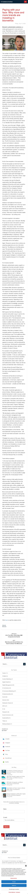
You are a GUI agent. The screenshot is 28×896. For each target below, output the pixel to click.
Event (3, 697)
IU (2, 709)
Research (4, 712)
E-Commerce (5, 688)
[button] (26, 865)
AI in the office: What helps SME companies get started (14, 635)
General (4, 625)
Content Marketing (6, 679)
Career (4, 673)
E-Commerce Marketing (8, 691)
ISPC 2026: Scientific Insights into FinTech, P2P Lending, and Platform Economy (16, 777)
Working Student (6, 724)
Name (4, 809)
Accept (14, 881)
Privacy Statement (12, 892)
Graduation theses (6, 703)
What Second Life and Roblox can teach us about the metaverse (14, 642)
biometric (4, 626)
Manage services (14, 878)
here (6, 620)
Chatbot (4, 676)
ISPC (3, 706)
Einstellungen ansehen (14, 889)
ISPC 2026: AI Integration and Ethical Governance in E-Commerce (15, 783)
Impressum (18, 892)
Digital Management (7, 685)
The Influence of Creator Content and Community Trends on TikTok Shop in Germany (15, 772)
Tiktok (3, 721)
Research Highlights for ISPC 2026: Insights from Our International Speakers (16, 794)
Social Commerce (6, 715)
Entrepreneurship (6, 694)
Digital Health (5, 682)
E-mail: (5, 817)
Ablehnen (14, 885)
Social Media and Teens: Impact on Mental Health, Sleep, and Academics (16, 788)
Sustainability (5, 718)
